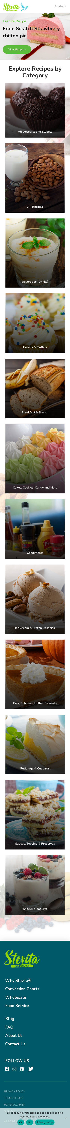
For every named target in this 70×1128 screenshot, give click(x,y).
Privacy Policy (14, 1091)
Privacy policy (45, 1122)
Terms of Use (13, 1098)
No (29, 1122)
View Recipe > (17, 49)
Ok (20, 1122)
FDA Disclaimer (14, 1104)
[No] (65, 1118)
